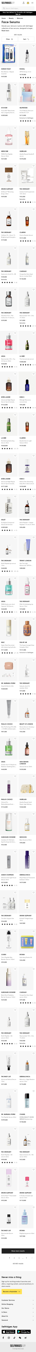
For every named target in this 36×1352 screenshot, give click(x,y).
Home (4, 18)
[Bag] (28, 3)
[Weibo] (25, 1339)
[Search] (4, 8)
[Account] (24, 3)
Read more (5, 31)
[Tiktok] (14, 1339)
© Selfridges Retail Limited (18, 1348)
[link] (8, 73)
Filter (8, 39)
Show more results (18, 1251)
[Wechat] (20, 1339)
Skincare (20, 18)
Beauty (11, 18)
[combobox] (20, 8)
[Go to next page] (32, 1258)
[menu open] (32, 3)
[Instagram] (8, 1339)
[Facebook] (3, 1339)
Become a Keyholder (10, 1291)
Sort (24, 39)
